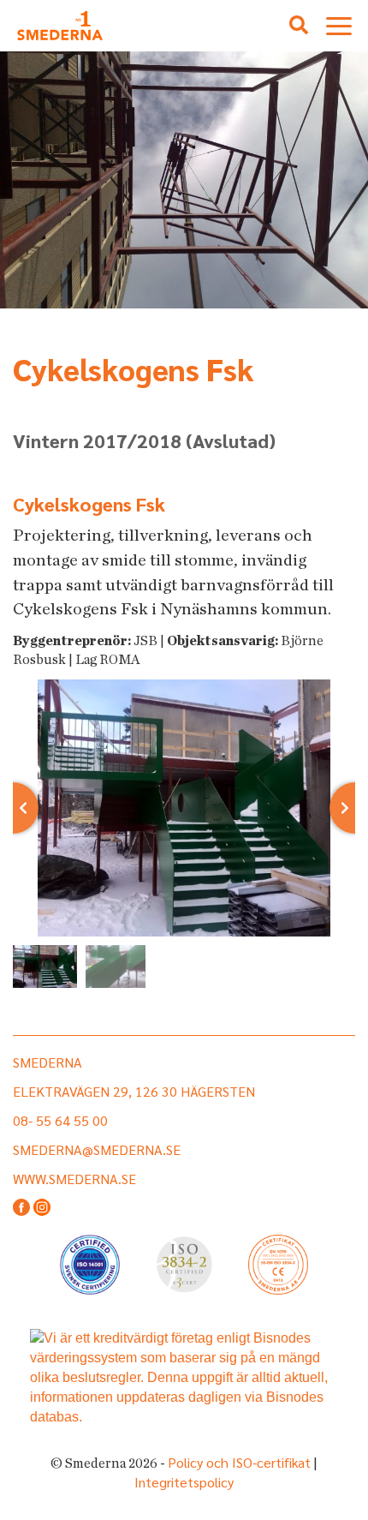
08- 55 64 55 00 (60, 1120)
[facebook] (21, 1208)
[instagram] (41, 1208)
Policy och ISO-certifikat (239, 1462)
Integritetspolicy (184, 1482)
